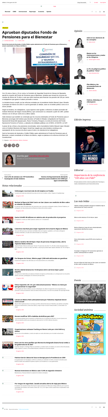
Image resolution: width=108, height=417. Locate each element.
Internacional (23, 11)
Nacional (7, 11)
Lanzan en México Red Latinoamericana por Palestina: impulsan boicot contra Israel (41, 301)
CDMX (14, 11)
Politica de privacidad (24, 409)
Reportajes (32, 11)
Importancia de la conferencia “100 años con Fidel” (89, 176)
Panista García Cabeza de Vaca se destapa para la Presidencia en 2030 (40, 358)
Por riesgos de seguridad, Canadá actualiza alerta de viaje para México (41, 384)
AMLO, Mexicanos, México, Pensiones (18, 140)
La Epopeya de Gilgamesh (86, 301)
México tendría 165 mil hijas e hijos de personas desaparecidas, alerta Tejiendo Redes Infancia (40, 243)
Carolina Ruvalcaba (9, 40)
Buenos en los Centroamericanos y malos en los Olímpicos (96, 55)
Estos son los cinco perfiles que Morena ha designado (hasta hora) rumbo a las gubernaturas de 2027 (42, 344)
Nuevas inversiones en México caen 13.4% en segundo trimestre (38, 371)
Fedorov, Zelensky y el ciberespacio (94, 101)
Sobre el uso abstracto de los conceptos (95, 39)
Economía (41, 11)
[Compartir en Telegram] (17, 145)
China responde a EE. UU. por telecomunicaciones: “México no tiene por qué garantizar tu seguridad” (41, 286)
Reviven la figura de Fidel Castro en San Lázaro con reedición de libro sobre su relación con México (42, 203)
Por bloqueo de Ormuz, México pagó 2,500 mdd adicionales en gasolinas (41, 258)
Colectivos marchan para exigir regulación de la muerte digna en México (41, 229)
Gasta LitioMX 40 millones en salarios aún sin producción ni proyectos (40, 217)
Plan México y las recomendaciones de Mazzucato (94, 86)
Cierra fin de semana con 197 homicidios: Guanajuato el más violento (19, 178)
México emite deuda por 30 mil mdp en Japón (86, 217)
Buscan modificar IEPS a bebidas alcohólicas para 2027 (34, 316)
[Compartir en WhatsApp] (13, 145)
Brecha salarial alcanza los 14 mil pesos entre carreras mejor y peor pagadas (39, 271)
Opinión (49, 11)
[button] (10, 22)
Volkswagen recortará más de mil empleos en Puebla (34, 191)
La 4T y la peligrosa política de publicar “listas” (96, 70)
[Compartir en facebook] (5, 145)
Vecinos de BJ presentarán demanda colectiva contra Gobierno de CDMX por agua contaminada (53, 179)
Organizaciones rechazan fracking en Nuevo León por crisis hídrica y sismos (40, 330)
